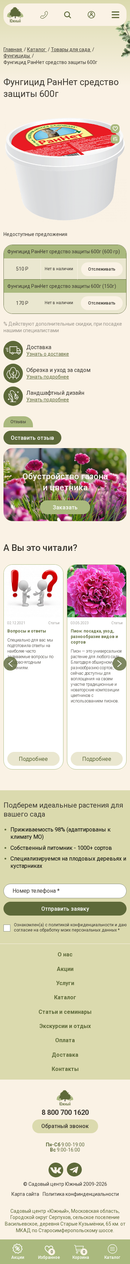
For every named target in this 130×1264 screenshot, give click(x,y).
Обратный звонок (65, 1126)
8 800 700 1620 (65, 1112)
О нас (65, 954)
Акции (65, 969)
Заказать (65, 507)
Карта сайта (25, 1194)
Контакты (65, 1069)
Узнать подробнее (47, 377)
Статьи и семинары (65, 1012)
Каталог (65, 997)
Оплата (65, 1040)
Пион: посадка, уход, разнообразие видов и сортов (94, 637)
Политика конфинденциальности (81, 1194)
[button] (10, 664)
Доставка (65, 1055)
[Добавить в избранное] (115, 128)
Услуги (65, 983)
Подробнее (33, 759)
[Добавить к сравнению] (115, 139)
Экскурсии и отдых (65, 1026)
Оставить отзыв (32, 438)
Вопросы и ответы (26, 631)
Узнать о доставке (47, 354)
